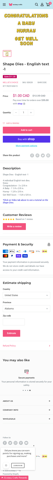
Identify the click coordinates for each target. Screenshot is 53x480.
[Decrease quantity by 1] (16, 113)
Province (7, 302)
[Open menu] (4, 4)
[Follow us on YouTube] (26, 443)
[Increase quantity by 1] (31, 113)
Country (6, 289)
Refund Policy (9, 345)
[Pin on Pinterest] (37, 155)
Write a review (14, 226)
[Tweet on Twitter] (43, 155)
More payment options (26, 145)
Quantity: (7, 112)
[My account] (42, 4)
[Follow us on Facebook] (5, 443)
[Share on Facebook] (32, 155)
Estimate (11, 333)
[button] (11, 123)
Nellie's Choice (10, 82)
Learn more (17, 465)
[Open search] (36, 4)
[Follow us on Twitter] (10, 443)
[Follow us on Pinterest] (21, 443)
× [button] (33, 445)
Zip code (7, 315)
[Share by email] (48, 155)
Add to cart (26, 130)
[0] (48, 4)
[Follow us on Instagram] (16, 443)
